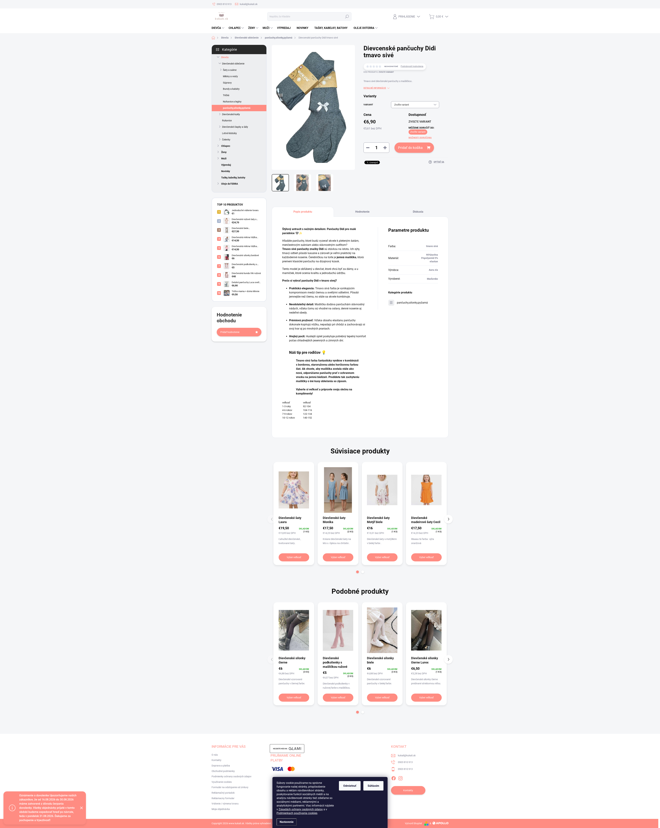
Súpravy (227, 82)
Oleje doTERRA (229, 183)
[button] (357, 571)
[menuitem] (218, 28)
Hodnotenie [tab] (362, 211)
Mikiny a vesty (230, 76)
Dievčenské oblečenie (233, 63)
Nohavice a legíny (232, 101)
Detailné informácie (375, 88)
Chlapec (225, 146)
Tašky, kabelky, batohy (233, 177)
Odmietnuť (349, 785)
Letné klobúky (229, 133)
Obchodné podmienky (223, 771)
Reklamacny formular (223, 798)
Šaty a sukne (229, 70)
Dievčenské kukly (231, 114)
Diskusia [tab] (418, 211)
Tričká (226, 95)
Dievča (225, 57)
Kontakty (216, 760)
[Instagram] (400, 777)
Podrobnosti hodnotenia (412, 66)
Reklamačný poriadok (223, 792)
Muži (224, 158)
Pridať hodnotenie (229, 332)
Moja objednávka (221, 809)
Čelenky (226, 139)
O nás (215, 754)
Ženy (224, 152)
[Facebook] (393, 777)
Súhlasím (373, 785)
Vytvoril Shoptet (413, 823)
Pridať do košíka (410, 148)
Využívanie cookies (222, 782)
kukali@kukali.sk (407, 755)
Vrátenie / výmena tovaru (225, 803)
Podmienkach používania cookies (297, 813)
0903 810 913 (405, 762)
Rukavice (227, 120)
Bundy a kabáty (231, 88)
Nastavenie (287, 822)
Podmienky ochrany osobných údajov (231, 776)
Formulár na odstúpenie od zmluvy (230, 787)
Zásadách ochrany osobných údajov (301, 809)
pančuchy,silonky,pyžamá (236, 108)
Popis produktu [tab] (302, 211)
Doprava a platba (221, 765)
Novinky (225, 171)
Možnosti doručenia (420, 137)
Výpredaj (226, 164)
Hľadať (347, 16)
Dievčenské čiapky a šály (235, 126)
